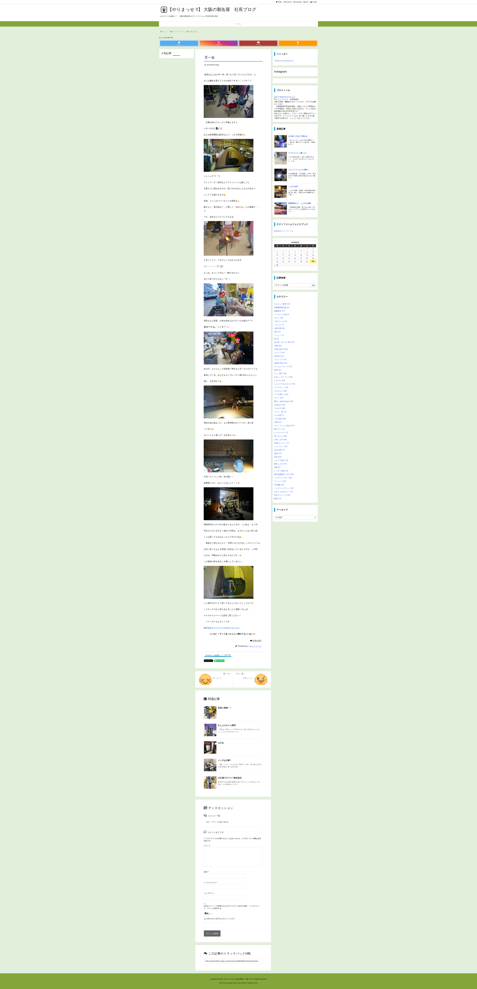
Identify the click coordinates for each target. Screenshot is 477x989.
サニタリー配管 (282, 304)
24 (277, 261)
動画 (277, 498)
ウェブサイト (209, 893)
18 (283, 258)
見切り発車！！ (225, 707)
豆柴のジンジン (281, 443)
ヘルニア (279, 325)
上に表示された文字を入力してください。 (220, 919)
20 (295, 258)
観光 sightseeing (283, 401)
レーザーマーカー (283, 478)
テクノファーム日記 (284, 425)
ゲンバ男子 (280, 373)
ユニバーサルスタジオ (284, 384)
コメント (207, 846)
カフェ (278, 318)
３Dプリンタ (280, 321)
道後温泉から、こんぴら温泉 (299, 203)
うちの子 (279, 408)
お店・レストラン (283, 377)
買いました (280, 436)
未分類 (279, 356)
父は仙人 (279, 405)
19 (289, 258)
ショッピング (280, 446)
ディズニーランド (283, 366)
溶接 (277, 467)
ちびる (221, 743)
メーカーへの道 (281, 314)
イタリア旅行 (281, 460)
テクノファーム (178, 32)
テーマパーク (281, 432)
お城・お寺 (280, 439)
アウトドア (280, 359)
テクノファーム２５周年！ (298, 170)
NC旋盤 (279, 485)
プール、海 (280, 412)
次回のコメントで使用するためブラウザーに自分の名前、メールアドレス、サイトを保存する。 (231, 907)
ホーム (164, 32)
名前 (206, 872)
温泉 (277, 453)
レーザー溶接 (281, 471)
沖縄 (278, 346)
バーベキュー (281, 387)
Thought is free (252, 983)
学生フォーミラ (282, 495)
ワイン (278, 398)
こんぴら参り (293, 186)
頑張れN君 (280, 363)
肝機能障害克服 (281, 307)
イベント (279, 335)
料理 (277, 370)
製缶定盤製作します (284, 474)
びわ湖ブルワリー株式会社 (230, 778)
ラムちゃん (280, 391)
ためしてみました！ (283, 492)
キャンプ (279, 353)
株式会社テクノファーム (283, 231)
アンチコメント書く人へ (297, 153)
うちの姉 (279, 415)
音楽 (278, 457)
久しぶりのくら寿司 (227, 725)
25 (283, 261)
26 (289, 261)
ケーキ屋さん (281, 394)
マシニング (280, 481)
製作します (280, 464)
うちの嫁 (280, 419)
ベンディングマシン (284, 488)
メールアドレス (210, 882)
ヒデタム (279, 380)
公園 (277, 422)
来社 (277, 332)
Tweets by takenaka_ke (283, 61)
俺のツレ (279, 429)
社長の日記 (193, 32)
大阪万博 (279, 328)
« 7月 (276, 266)
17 (277, 258)
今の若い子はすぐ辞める (297, 136)
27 (295, 261)
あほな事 (279, 450)
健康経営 (279, 311)
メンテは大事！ (225, 760)
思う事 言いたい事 (284, 342)
